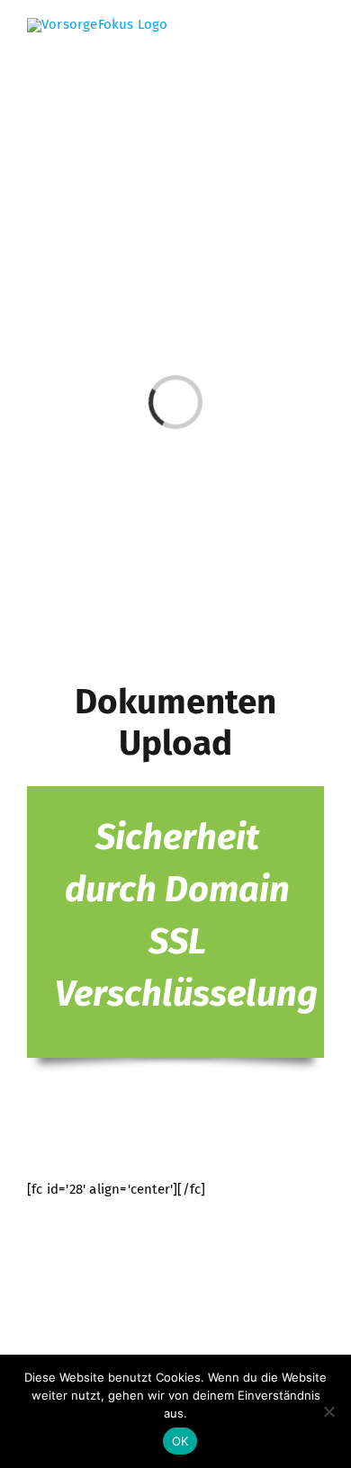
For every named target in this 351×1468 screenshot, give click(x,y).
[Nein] (329, 1411)
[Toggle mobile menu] (317, 45)
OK (180, 1441)
